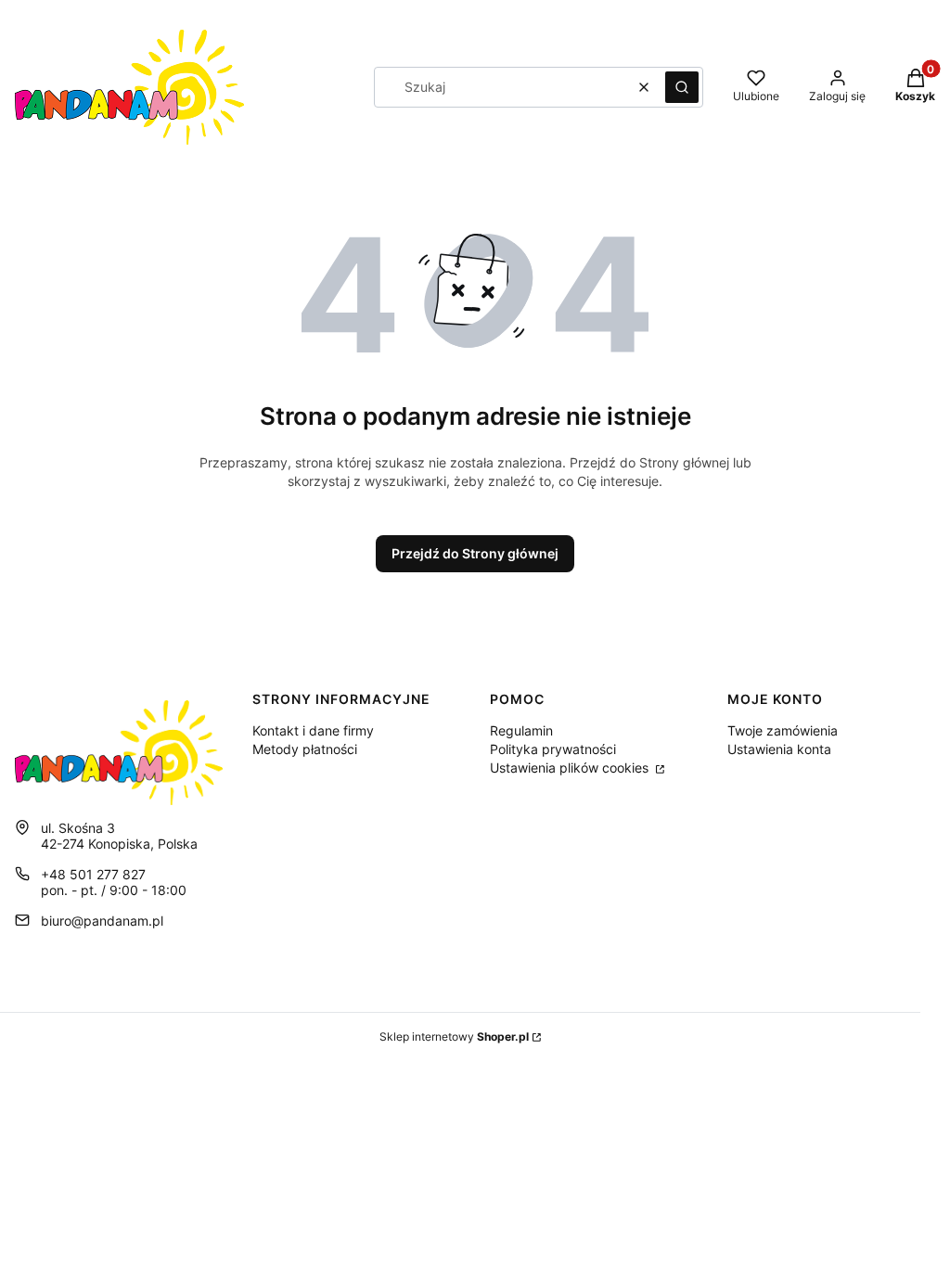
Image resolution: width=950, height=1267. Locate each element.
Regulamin (521, 730)
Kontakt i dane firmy (313, 730)
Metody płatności (304, 749)
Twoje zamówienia (782, 730)
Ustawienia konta (779, 749)
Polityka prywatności (553, 749)
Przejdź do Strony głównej (475, 553)
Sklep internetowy (454, 1036)
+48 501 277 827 (93, 874)
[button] (682, 87)
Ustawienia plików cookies (571, 767)
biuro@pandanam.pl (102, 920)
